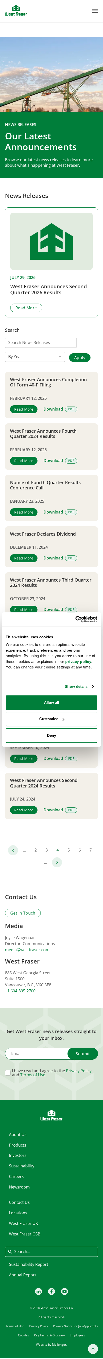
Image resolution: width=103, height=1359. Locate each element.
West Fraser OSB (24, 1234)
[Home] (16, 10)
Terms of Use (32, 1075)
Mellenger (59, 1344)
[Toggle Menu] (95, 11)
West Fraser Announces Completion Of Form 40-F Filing (48, 382)
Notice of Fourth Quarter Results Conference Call (45, 485)
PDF (71, 409)
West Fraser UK (23, 1223)
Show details (76, 686)
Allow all (51, 702)
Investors (17, 1155)
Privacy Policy (79, 1070)
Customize (48, 719)
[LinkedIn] (38, 1291)
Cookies (23, 1335)
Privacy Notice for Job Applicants (75, 1326)
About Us (17, 1134)
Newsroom (19, 1187)
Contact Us (19, 1202)
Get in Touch (23, 913)
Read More (26, 308)
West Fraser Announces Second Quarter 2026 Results (48, 289)
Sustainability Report (28, 1264)
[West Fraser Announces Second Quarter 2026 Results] (51, 241)
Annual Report (22, 1275)
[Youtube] (64, 1291)
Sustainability (21, 1166)
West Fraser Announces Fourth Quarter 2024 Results (43, 433)
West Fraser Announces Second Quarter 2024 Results (44, 783)
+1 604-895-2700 (20, 991)
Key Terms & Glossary (49, 1335)
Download (53, 409)
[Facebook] (51, 1291)
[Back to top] (93, 1349)
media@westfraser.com (27, 949)
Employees (77, 1335)
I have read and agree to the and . (52, 1073)
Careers (16, 1176)
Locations (18, 1213)
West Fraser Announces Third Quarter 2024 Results (51, 582)
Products (17, 1145)
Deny (51, 735)
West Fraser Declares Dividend (43, 534)
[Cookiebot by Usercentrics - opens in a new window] (75, 619)
